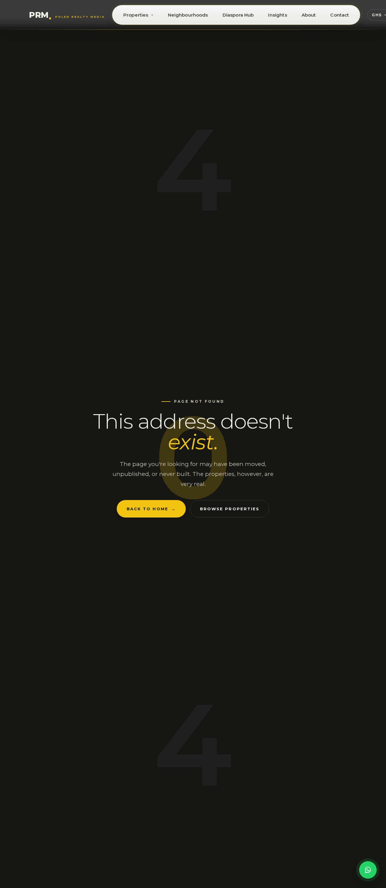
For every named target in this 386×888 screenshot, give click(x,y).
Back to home (151, 508)
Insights (277, 15)
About (309, 15)
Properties (135, 15)
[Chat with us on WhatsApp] (368, 870)
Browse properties (229, 508)
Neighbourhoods (188, 15)
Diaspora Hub (238, 15)
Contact (339, 15)
